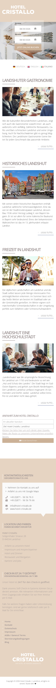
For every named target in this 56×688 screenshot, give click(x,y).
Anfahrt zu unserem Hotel (17, 545)
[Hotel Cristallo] (18, 9)
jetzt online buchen (28, 47)
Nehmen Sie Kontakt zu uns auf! (23, 487)
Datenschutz (11, 628)
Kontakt (8, 625)
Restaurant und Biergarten (17, 557)
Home (7, 621)
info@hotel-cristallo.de (21, 505)
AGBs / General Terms (15, 635)
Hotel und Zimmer (13, 553)
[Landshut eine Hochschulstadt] (28, 358)
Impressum (10, 631)
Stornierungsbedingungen (17, 638)
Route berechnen (29, 440)
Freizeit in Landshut (21, 249)
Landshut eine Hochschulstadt (18, 335)
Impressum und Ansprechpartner (21, 549)
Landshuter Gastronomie (27, 80)
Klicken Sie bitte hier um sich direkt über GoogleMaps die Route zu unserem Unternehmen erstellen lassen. (27, 433)
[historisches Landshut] (28, 184)
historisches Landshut (24, 163)
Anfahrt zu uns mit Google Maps (23, 491)
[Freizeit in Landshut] (28, 270)
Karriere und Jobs (13, 560)
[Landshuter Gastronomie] (28, 101)
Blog (7, 642)
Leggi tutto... (47, 146)
